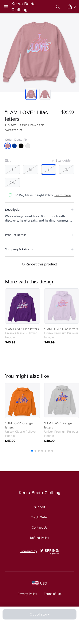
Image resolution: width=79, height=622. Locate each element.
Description (13, 210)
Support (39, 507)
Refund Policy (39, 537)
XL (66, 169)
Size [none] (8, 160)
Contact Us (39, 527)
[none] (61, 160)
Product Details (16, 235)
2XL (12, 182)
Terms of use (53, 593)
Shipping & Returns (19, 249)
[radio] (12, 169)
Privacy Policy (27, 593)
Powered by (28, 551)
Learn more (63, 195)
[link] (22, 306)
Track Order (39, 517)
